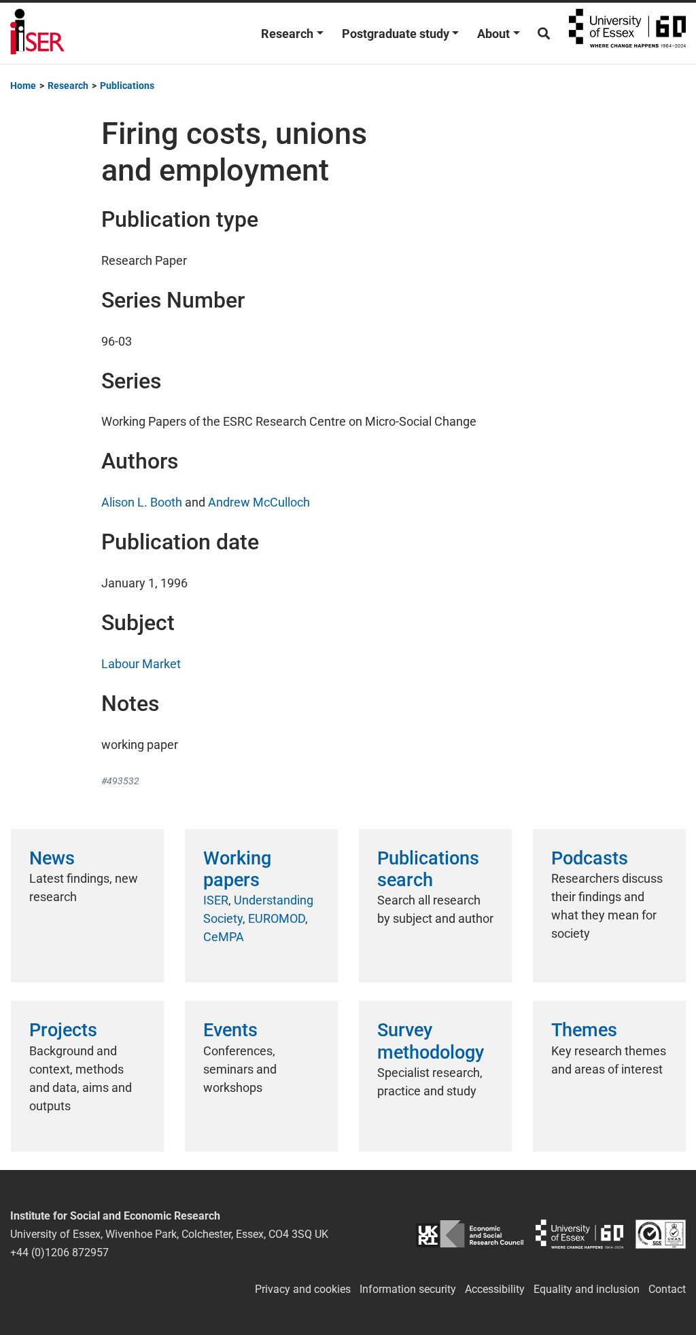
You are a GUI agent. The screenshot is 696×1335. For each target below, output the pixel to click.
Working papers (237, 869)
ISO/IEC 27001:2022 (661, 1234)
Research (287, 33)
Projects (63, 1030)
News (52, 858)
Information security (408, 1289)
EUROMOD (276, 918)
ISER (215, 900)
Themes (584, 1030)
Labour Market (141, 664)
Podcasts (589, 858)
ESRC (469, 1234)
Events (230, 1030)
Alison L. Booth (141, 502)
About (493, 33)
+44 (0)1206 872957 (59, 1252)
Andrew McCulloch (259, 502)
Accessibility (495, 1289)
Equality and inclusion (587, 1289)
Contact (667, 1289)
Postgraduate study (395, 33)
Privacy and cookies (303, 1289)
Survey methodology (430, 1041)
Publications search (428, 869)
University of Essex (627, 33)
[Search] (543, 33)
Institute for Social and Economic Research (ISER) (37, 33)
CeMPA (223, 937)
